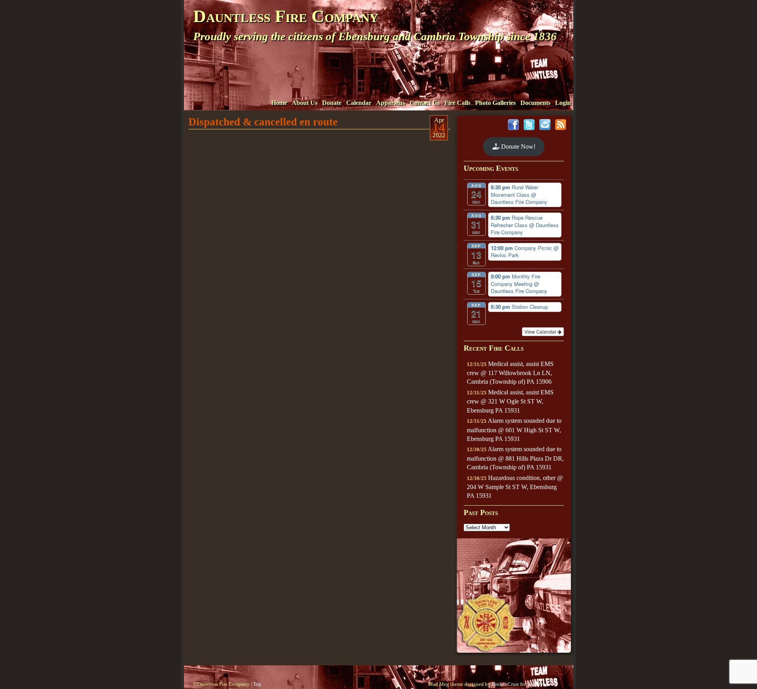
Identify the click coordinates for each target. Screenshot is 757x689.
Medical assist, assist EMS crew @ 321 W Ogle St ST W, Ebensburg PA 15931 (510, 401)
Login (563, 102)
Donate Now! (517, 146)
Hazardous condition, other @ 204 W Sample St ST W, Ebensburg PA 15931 (515, 486)
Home (279, 102)
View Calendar (540, 331)
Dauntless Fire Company (285, 16)
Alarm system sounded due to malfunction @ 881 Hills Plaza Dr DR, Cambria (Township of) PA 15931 (515, 458)
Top (257, 684)
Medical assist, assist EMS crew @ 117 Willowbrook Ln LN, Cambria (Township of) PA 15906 (510, 372)
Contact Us (425, 102)
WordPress (538, 684)
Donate (331, 102)
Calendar (358, 102)
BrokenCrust (505, 684)
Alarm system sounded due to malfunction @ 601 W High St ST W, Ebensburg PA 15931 (514, 429)
